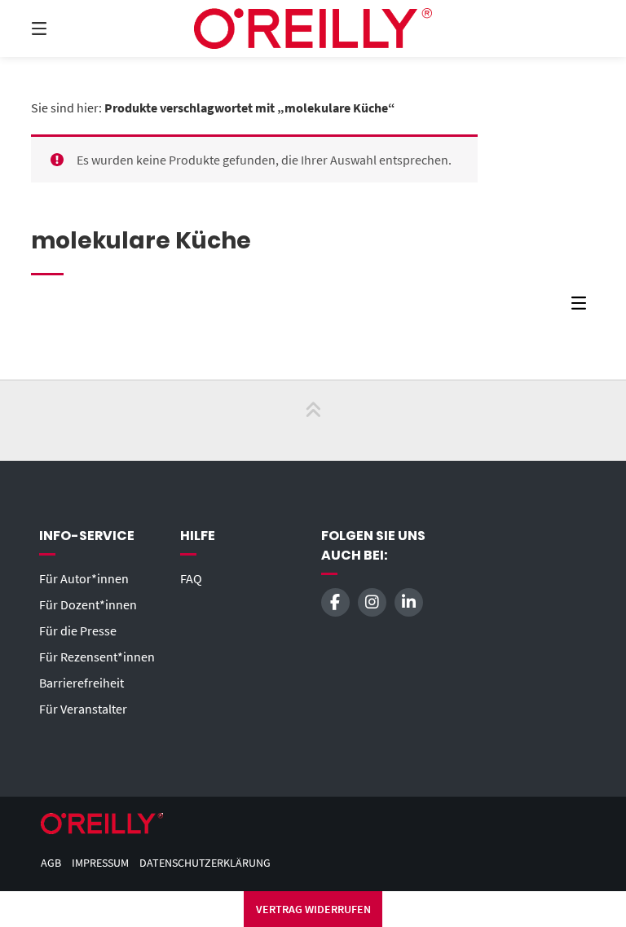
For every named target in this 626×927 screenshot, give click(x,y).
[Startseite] (313, 28)
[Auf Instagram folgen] (372, 602)
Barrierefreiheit (81, 682)
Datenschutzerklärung (205, 863)
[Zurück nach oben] (313, 420)
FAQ (191, 578)
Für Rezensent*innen (97, 656)
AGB (51, 863)
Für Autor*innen (84, 578)
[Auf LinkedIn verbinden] (409, 602)
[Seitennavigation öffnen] (67, 28)
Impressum (100, 863)
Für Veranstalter (83, 709)
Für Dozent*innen (88, 604)
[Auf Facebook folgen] (335, 602)
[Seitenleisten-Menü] (583, 307)
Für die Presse (78, 630)
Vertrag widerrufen (313, 909)
